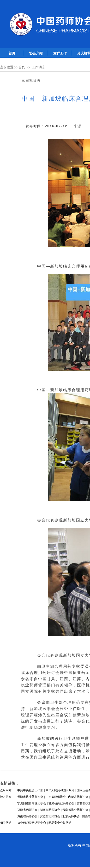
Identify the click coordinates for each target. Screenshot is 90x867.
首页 (12, 53)
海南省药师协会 (27, 816)
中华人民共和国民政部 (60, 790)
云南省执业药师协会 (75, 809)
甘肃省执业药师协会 (61, 803)
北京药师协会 (71, 816)
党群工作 (60, 53)
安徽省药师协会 (50, 816)
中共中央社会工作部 (30, 790)
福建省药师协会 (27, 809)
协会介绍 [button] (36, 53)
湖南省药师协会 (50, 809)
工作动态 (38, 66)
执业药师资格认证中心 (31, 822)
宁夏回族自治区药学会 (31, 803)
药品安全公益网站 (60, 822)
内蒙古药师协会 (78, 796)
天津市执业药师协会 (30, 796)
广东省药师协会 (56, 796)
